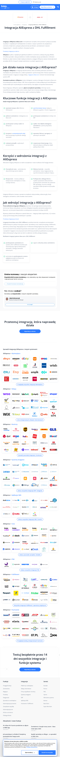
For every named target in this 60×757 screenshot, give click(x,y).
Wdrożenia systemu (49, 697)
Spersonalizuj (29, 752)
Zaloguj (36, 7)
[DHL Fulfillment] (40, 17)
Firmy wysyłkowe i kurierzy (28, 691)
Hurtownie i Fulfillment (27, 703)
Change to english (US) (25, 2)
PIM (13, 559)
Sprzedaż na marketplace (9, 700)
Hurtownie (15, 610)
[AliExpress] (20, 17)
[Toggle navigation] (58, 7)
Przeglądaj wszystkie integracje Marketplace (30, 384)
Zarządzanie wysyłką (8, 706)
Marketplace (16, 353)
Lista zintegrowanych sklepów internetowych (30, 420)
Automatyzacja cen (8, 709)
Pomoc (45, 688)
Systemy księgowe (18, 460)
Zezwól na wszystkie (47, 752)
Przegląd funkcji (7, 685)
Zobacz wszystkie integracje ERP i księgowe (30, 490)
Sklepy (14, 389)
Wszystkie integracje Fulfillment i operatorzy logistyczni (30, 605)
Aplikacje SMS (16, 495)
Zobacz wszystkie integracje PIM (30, 570)
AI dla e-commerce (8, 712)
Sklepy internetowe (26, 688)
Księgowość (6, 697)
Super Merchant (48, 706)
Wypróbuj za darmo (46, 7)
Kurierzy (15, 424)
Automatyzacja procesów (9, 703)
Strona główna (17, 24)
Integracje (24, 24)
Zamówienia (6, 688)
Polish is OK (38, 2)
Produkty (5, 694)
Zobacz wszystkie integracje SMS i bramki (30, 519)
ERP (22, 697)
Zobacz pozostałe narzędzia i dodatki (29, 555)
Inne (13, 524)
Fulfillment (15, 574)
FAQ (45, 691)
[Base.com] (5, 7)
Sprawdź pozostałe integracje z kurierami (30, 455)
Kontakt (46, 685)
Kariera (45, 700)
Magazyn (5, 691)
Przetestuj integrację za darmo (11, 51)
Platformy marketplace (27, 685)
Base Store (46, 703)
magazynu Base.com (33, 75)
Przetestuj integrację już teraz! (11, 219)
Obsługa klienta (7, 715)
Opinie (45, 694)
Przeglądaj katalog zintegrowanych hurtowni (30, 641)
